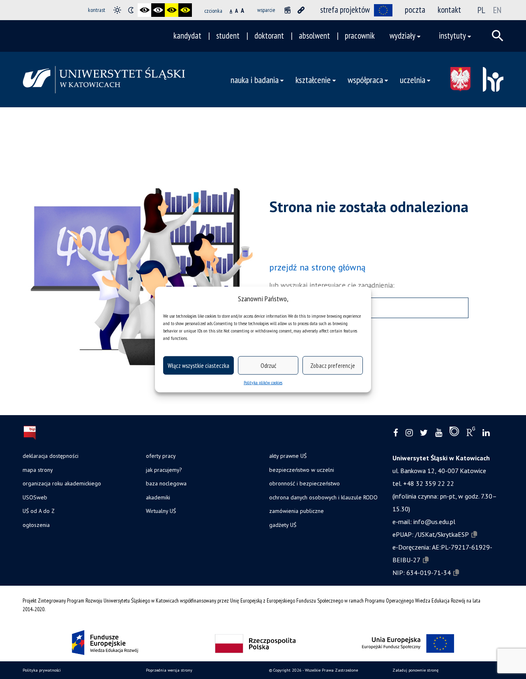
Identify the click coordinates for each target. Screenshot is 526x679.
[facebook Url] (395, 433)
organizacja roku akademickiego (62, 483)
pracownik (360, 35)
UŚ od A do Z (39, 511)
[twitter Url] (424, 433)
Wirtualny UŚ (161, 511)
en (497, 10)
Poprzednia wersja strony (169, 670)
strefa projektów (345, 9)
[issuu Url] (454, 433)
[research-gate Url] (470, 433)
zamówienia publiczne (296, 511)
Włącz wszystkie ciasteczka (198, 365)
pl (481, 10)
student (228, 35)
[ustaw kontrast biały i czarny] (158, 10)
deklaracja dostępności (50, 456)
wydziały (402, 35)
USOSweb (35, 497)
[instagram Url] (409, 433)
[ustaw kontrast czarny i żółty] (171, 10)
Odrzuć (268, 365)
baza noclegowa (166, 483)
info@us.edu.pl (434, 521)
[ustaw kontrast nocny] (131, 10)
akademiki (158, 497)
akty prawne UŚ (288, 456)
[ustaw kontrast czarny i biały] (144, 10)
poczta (415, 9)
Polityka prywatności (42, 670)
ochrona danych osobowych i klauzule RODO (323, 497)
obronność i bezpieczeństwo (304, 483)
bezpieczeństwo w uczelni (301, 469)
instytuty (452, 35)
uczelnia (412, 79)
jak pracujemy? (164, 469)
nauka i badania (255, 79)
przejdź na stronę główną (317, 267)
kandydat (187, 35)
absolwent (314, 35)
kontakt (449, 9)
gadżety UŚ (282, 525)
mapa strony (38, 469)
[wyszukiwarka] (497, 36)
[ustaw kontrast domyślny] (117, 10)
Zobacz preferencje (332, 365)
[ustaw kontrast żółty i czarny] (185, 10)
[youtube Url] (438, 433)
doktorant (269, 35)
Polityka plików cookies (263, 382)
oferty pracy (160, 456)
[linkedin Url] (485, 433)
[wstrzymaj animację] (287, 10)
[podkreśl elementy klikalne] (301, 10)
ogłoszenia (36, 525)
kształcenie (313, 79)
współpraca (365, 79)
